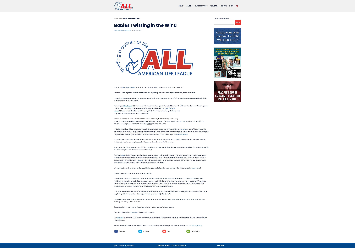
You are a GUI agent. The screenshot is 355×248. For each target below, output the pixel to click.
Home (116, 18)
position (149, 124)
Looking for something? (222, 19)
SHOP (231, 6)
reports (123, 155)
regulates (140, 160)
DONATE (224, 6)
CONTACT (220, 245)
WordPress (129, 246)
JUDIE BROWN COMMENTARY (123, 30)
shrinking (183, 129)
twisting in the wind (128, 87)
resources (120, 218)
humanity (134, 212)
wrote (193, 168)
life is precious (197, 225)
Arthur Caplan (127, 106)
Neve (115, 246)
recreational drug (181, 134)
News (120, 18)
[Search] (237, 6)
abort (177, 139)
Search (238, 22)
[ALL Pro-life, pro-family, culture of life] (123, 6)
